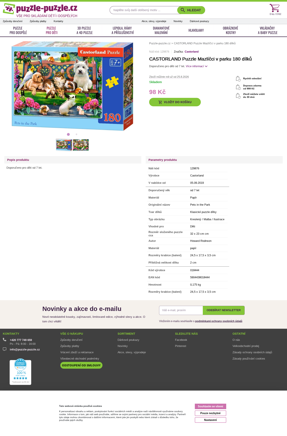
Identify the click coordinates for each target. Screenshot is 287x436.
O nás (236, 339)
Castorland (192, 51)
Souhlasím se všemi (210, 406)
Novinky (178, 21)
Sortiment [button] (126, 333)
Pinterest (180, 346)
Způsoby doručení (12, 21)
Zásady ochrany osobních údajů (252, 352)
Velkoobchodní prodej (246, 346)
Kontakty (58, 21)
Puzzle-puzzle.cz (160, 43)
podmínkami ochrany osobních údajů (218, 321)
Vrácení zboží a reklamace (77, 352)
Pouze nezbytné (210, 413)
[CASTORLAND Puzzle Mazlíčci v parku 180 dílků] (72, 85)
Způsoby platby (38, 21)
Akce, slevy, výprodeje (154, 21)
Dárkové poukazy (199, 21)
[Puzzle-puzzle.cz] (40, 10)
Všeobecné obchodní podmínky (79, 358)
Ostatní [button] (239, 333)
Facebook (181, 339)
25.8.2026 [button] (169, 76)
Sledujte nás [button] (186, 333)
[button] (191, 10)
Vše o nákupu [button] (71, 333)
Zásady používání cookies (249, 358)
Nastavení (210, 419)
